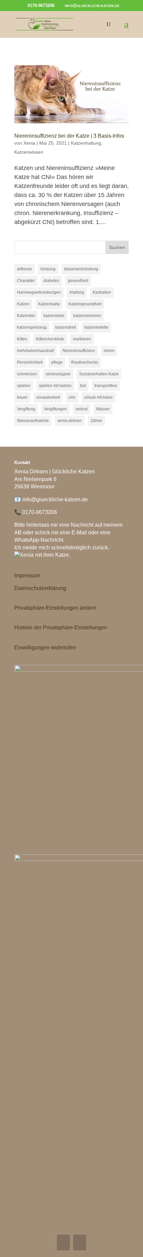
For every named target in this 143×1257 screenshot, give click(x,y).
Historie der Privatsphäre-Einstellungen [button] (60, 627)
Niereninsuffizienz (79, 350)
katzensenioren (87, 315)
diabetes (51, 280)
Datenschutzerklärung (40, 588)
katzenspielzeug (32, 327)
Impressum (27, 575)
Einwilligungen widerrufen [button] (45, 647)
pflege (57, 362)
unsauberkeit (48, 397)
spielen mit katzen (55, 385)
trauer (22, 397)
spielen (23, 385)
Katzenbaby (49, 304)
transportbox (105, 385)
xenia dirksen (70, 420)
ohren (109, 350)
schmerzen (27, 374)
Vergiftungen (55, 409)
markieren (82, 339)
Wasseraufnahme (33, 420)
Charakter (26, 280)
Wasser (103, 409)
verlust (81, 409)
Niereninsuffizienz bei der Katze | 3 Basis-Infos (69, 136)
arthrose (24, 269)
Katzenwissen (28, 152)
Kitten (22, 339)
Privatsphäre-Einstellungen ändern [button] (55, 608)
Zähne (96, 420)
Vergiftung (26, 409)
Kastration (102, 292)
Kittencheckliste (50, 339)
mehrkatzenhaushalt (35, 350)
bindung (48, 269)
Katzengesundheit (85, 304)
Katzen (23, 304)
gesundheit (78, 280)
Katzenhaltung (86, 143)
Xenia (29, 143)
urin (72, 397)
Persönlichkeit (30, 362)
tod (83, 385)
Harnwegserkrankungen (39, 292)
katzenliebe (54, 315)
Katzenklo (26, 315)
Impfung (77, 292)
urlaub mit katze (98, 397)
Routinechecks (84, 362)
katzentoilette (96, 327)
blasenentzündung (81, 269)
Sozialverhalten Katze (99, 374)
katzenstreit (65, 327)
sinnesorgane (58, 374)
